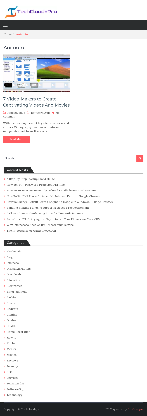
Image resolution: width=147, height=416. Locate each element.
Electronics (14, 286)
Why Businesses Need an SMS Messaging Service (40, 225)
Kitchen (12, 343)
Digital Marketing (19, 268)
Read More (16, 139)
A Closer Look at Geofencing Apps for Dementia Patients (45, 213)
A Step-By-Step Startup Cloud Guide (31, 179)
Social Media (15, 383)
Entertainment (17, 291)
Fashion (12, 297)
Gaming (12, 314)
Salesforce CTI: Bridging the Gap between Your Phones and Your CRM (54, 219)
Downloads (14, 274)
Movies (11, 354)
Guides (11, 320)
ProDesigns (135, 409)
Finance (12, 303)
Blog (10, 257)
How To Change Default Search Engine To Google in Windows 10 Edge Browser (60, 202)
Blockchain (14, 251)
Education (13, 280)
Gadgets (12, 309)
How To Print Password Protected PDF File (36, 184)
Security (12, 366)
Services (12, 377)
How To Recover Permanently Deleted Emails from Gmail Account (51, 190)
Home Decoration (18, 331)
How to (11, 337)
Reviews (12, 360)
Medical (12, 349)
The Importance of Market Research (31, 230)
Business (13, 263)
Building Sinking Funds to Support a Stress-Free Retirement (48, 207)
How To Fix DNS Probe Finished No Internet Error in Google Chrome (53, 196)
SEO (9, 372)
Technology (14, 395)
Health (11, 326)
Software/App (40, 112)
